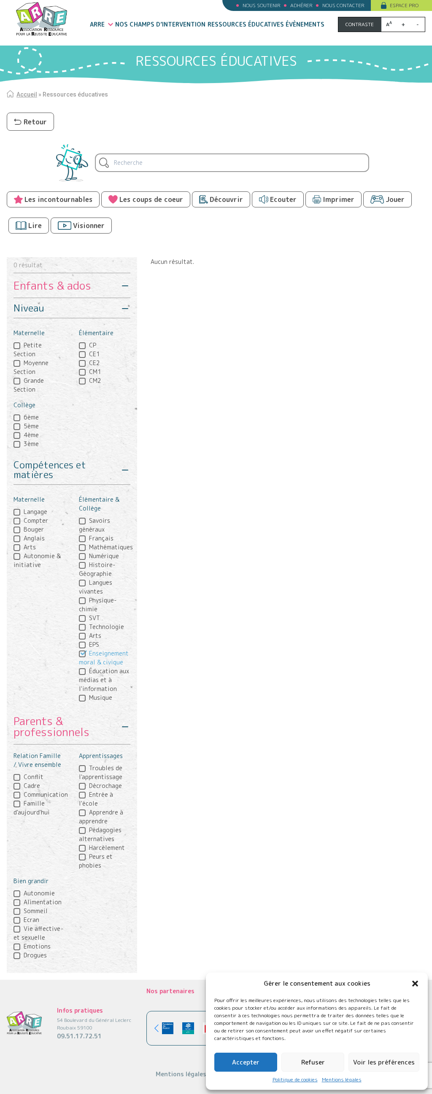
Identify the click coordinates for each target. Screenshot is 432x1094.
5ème (31, 426)
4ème (31, 435)
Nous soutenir (261, 5)
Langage (35, 512)
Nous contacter (343, 5)
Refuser (313, 1062)
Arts (30, 547)
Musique (100, 697)
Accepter (245, 1062)
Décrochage (105, 786)
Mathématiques (111, 547)
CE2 (94, 363)
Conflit (33, 777)
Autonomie (39, 893)
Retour (35, 121)
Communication (46, 794)
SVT (94, 618)
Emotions (37, 946)
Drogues (35, 955)
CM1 (95, 372)
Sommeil (36, 911)
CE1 (94, 354)
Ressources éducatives (246, 24)
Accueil (26, 94)
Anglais (34, 538)
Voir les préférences (384, 1062)
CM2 (95, 380)
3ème (31, 444)
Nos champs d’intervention (160, 24)
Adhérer (301, 5)
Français (101, 538)
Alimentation (43, 902)
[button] (415, 983)
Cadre (32, 786)
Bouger (34, 529)
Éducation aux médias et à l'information (104, 680)
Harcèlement (107, 848)
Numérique (104, 556)
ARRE (97, 24)
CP (92, 345)
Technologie (106, 627)
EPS (94, 644)
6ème (31, 417)
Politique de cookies (295, 1079)
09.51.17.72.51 (79, 1036)
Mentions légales (342, 1079)
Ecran (31, 920)
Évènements (305, 24)
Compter (36, 520)
